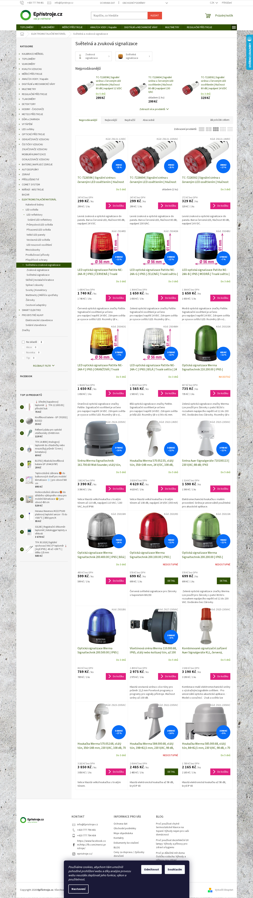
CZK (212, 2)
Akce (31, 347)
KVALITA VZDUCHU (32, 69)
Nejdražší (130, 120)
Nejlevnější (111, 120)
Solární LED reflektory (40, 220)
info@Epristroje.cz (87, 824)
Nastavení (78, 889)
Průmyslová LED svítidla (40, 225)
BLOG (117, 847)
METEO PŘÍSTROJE (32, 114)
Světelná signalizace (38, 275)
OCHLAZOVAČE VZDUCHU (35, 159)
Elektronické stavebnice (39, 320)
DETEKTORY (29, 104)
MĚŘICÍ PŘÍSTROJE (32, 74)
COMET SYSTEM (31, 184)
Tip (30, 358)
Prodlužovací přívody (37, 255)
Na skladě (34, 342)
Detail (171, 581)
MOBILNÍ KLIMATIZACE (34, 154)
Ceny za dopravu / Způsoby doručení (129, 854)
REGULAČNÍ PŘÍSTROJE (34, 94)
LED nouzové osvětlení (39, 245)
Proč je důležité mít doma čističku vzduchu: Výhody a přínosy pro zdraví (171, 856)
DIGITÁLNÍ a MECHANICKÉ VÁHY (38, 84)
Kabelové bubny (35, 205)
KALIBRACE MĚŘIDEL (33, 54)
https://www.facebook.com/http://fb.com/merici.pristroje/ (91, 844)
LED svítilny (28, 129)
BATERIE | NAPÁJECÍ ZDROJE (37, 164)
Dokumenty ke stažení (126, 843)
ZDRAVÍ (26, 174)
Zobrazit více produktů (152, 109)
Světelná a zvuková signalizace (43, 265)
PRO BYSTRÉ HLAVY (32, 315)
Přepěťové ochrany (37, 260)
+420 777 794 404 (86, 835)
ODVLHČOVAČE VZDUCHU (35, 139)
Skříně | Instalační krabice (40, 280)
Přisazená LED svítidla (39, 230)
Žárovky (30, 300)
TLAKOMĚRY (29, 99)
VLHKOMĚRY (28, 64)
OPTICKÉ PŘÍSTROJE (33, 134)
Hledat (155, 15)
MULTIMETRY (29, 89)
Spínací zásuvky (34, 285)
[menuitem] (26, 27)
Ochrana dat (107, 3)
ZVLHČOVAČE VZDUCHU (34, 149)
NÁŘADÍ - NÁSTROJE (33, 190)
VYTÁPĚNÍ (27, 124)
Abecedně (148, 120)
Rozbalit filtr (42, 366)
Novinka (32, 352)
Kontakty (119, 838)
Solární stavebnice (36, 325)
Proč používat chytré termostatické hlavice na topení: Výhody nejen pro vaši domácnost (172, 829)
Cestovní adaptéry (36, 305)
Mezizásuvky (33, 250)
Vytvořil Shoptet (224, 890)
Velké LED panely (36, 235)
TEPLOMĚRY (28, 59)
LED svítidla (32, 210)
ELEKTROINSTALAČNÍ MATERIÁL (39, 199)
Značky (26, 330)
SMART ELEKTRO (31, 310)
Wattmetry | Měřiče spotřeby (42, 295)
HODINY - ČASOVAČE (33, 109)
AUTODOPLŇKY (30, 170)
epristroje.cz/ (85, 854)
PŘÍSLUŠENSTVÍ (30, 179)
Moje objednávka (123, 833)
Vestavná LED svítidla (38, 240)
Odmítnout (151, 869)
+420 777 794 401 (86, 830)
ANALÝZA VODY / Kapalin (35, 79)
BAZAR (25, 195)
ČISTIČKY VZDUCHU (32, 144)
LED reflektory (35, 215)
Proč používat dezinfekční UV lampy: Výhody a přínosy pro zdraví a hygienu (172, 844)
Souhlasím (175, 869)
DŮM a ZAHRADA (31, 119)
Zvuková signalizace (38, 270)
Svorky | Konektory (36, 290)
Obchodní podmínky (133, 3)
